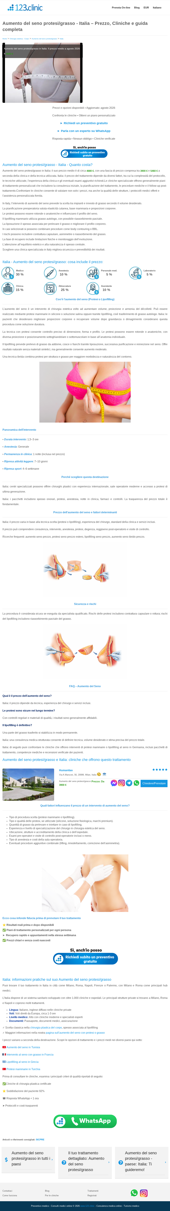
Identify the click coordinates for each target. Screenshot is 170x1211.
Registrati (92, 1195)
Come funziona (9, 1195)
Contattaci (7, 1191)
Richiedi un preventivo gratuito (86, 123)
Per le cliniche (52, 1195)
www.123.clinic (87, 1206)
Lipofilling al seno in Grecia (22, 1061)
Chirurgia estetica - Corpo (19, 39)
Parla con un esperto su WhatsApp (85, 131)
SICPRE (40, 1139)
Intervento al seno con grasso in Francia (29, 1054)
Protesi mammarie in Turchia (23, 1069)
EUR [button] (146, 7)
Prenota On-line (121, 7)
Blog (137, 7)
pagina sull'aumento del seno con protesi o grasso (75, 1032)
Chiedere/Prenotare (154, 783)
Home (4, 39)
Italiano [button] (157, 7)
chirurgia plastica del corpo (46, 1027)
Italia (61, 39)
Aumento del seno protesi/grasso (44, 39)
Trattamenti (92, 1191)
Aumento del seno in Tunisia (23, 1047)
